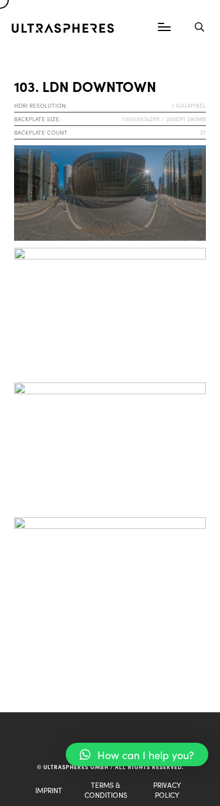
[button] (137, 754)
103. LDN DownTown (85, 85)
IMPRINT (48, 790)
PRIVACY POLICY (167, 790)
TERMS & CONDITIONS (105, 790)
